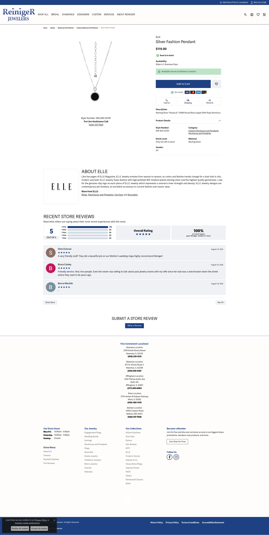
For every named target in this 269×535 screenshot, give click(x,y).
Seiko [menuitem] (128, 483)
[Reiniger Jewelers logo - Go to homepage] (18, 14)
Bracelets (133, 194)
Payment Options (51, 459)
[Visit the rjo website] (138, 500)
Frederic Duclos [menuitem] (133, 456)
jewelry (52, 28)
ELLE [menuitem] (128, 452)
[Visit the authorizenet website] (127, 500)
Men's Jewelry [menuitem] (90, 464)
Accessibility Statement (213, 522)
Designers (83, 14)
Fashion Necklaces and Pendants (87, 28)
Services (109, 14)
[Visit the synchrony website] (152, 500)
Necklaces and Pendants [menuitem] (95, 444)
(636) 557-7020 (96, 125)
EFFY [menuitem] (128, 448)
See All (220, 302)
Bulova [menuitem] (129, 440)
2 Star (64, 235)
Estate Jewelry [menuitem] (91, 456)
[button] (234, 2)
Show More (50, 302)
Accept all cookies (39, 528)
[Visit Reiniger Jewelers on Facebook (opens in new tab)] (169, 457)
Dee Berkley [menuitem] (131, 444)
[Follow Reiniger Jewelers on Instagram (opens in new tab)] (176, 457)
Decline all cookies (20, 528)
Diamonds (68, 14)
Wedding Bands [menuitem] (91, 436)
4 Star (64, 230)
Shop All (43, 14)
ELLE (158, 37)
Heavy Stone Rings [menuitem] (134, 464)
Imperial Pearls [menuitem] (132, 468)
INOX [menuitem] (128, 472)
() (110, 227)
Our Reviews (49, 463)
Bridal (55, 14)
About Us (47, 451)
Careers (47, 455)
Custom (96, 14)
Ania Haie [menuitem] (130, 436)
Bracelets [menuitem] (88, 452)
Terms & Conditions (190, 522)
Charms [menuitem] (87, 468)
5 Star (64, 227)
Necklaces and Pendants (66, 28)
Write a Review (134, 325)
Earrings (119, 194)
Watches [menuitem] (88, 472)
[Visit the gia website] (114, 500)
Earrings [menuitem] (88, 440)
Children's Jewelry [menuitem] (92, 460)
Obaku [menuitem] (129, 476)
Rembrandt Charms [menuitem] (134, 479)
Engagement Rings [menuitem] (92, 432)
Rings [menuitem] (87, 448)
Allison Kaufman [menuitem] (133, 432)
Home (45, 28)
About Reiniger (126, 14)
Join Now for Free (177, 441)
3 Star (64, 233)
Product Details (163, 120)
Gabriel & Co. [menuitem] (132, 460)
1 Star (64, 238)
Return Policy (156, 522)
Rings (84, 194)
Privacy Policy (172, 522)
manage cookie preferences (27, 523)
